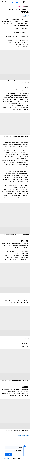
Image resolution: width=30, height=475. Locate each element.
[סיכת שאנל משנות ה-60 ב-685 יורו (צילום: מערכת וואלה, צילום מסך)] (15, 126)
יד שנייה (19, 435)
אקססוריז (26, 435)
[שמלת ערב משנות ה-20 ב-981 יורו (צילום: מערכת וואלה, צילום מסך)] (15, 220)
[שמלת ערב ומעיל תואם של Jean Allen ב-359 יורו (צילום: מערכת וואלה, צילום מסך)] (15, 67)
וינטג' (23, 435)
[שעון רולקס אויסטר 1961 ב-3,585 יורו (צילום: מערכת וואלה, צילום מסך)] (15, 280)
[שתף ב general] (2, 2)
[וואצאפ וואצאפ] (5, 2)
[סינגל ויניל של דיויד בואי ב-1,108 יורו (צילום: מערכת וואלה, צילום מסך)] (15, 366)
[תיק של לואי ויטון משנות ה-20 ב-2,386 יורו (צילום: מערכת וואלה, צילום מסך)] (15, 323)
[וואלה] (15, 2)
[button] (23, 2)
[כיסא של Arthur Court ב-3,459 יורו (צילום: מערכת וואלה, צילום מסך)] (15, 416)
